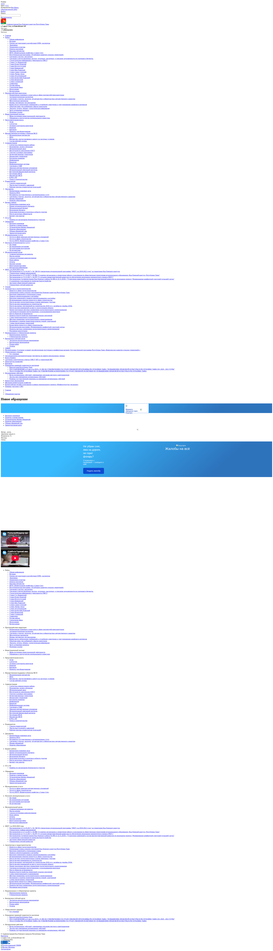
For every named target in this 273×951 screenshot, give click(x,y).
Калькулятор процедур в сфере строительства (26, 325)
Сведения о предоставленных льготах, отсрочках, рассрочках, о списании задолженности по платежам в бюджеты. (51, 58)
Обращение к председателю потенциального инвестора (29, 118)
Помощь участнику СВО (14, 386)
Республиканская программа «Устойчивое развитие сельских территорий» (36, 55)
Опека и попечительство (18, 179)
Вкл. (12, 7)
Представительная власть (14, 120)
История (12, 41)
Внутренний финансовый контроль (22, 172)
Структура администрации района (22, 145)
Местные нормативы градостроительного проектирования (30, 319)
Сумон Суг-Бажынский (18, 62)
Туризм (7, 287)
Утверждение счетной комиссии (21, 285)
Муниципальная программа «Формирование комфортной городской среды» (37, 327)
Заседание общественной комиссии (22, 283)
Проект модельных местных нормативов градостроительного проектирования (38, 310)
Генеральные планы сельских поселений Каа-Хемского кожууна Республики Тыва (39, 292)
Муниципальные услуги (14, 235)
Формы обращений (16, 198)
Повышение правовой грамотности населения (22, 365)
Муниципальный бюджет (18, 208)
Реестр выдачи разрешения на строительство (25, 304)
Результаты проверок (17, 158)
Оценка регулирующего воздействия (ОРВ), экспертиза (29, 43)
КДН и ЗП (13, 177)
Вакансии (13, 162)
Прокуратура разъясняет (14, 361)
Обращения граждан (12, 394)
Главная (8, 35)
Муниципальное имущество (19, 135)
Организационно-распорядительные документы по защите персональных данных (35, 356)
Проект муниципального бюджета (21, 206)
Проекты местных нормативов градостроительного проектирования (34, 329)
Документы (9, 189)
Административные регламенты (21, 254)
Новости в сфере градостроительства (22, 290)
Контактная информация (18, 267)
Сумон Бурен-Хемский (17, 64)
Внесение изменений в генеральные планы (25, 294)
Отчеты (12, 262)
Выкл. (16, 7)
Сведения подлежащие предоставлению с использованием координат (34, 312)
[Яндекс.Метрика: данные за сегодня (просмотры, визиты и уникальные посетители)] (8, 947)
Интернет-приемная (16, 223)
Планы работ (14, 344)
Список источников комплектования (22, 258)
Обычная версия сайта (9, 9)
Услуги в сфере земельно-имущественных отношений (29, 237)
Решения (12, 127)
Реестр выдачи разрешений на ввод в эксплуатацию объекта (31, 308)
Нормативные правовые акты (20, 191)
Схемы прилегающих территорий (21, 323)
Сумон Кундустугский (17, 66)
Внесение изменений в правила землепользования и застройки (32, 298)
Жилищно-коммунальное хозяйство (18, 383)
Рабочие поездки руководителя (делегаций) (25, 187)
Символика (13, 83)
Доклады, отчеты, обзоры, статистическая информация (29, 108)
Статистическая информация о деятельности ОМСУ (28, 60)
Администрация (11, 143)
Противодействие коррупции (16, 93)
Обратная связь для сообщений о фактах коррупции (28, 106)
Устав (11, 122)
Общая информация (16, 39)
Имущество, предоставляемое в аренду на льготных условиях (31, 139)
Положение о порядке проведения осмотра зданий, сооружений (32, 321)
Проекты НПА (14, 193)
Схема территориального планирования (24, 317)
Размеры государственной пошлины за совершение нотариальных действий (37, 379)
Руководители (10, 181)
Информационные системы (19, 164)
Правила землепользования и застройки (23, 296)
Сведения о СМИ (15, 166)
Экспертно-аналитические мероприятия (24, 340)
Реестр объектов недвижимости (21, 313)
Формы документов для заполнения (22, 103)
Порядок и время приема (18, 225)
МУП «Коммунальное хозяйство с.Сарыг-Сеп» (26, 53)
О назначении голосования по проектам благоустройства (30, 281)
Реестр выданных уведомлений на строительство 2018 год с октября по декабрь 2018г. (40, 306)
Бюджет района (10, 202)
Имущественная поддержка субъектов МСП (21, 133)
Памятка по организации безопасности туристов (27, 220)
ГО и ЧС (8, 218)
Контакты (13, 129)
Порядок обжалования (17, 200)
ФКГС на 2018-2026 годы (14, 269)
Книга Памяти (10, 358)
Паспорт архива (15, 264)
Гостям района (14, 85)
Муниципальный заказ (17, 149)
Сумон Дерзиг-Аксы (16, 74)
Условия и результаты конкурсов (21, 126)
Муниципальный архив (13, 252)
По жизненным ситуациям (19, 246)
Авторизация (5, 949)
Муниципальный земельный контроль (23, 170)
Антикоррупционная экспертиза (21, 97)
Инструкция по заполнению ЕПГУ (22, 150)
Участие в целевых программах (20, 152)
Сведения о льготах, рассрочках (21, 57)
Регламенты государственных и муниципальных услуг (29, 195)
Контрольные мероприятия (19, 342)
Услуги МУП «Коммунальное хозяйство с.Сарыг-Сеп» (29, 241)
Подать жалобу (93, 471)
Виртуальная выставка (17, 266)
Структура (13, 124)
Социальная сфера (16, 87)
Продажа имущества (16, 51)
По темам (12, 244)
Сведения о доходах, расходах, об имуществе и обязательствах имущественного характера (42, 99)
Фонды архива (14, 256)
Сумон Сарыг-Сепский (17, 72)
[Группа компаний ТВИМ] (11, 945)
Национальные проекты (18, 335)
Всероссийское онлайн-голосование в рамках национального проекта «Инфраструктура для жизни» (41, 384)
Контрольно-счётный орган (15, 338)
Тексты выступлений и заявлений (21, 185)
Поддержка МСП (15, 173)
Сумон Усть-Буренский (17, 76)
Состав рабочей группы (18, 141)
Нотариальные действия (14, 373)
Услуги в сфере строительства (20, 239)
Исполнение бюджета (17, 210)
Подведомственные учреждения (21, 154)
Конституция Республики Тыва (20, 367)
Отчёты (12, 346)
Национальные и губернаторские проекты (20, 333)
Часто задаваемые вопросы (19, 110)
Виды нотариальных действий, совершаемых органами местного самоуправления (39, 375)
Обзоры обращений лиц (18, 231)
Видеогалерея (14, 91)
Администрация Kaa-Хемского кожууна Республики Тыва (27, 24)
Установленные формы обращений (22, 227)
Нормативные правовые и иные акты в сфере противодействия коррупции (36, 95)
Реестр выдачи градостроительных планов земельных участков (32, 302)
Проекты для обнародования (19, 131)
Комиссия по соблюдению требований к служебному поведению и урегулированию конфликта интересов (48, 104)
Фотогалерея (14, 89)
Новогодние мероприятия (14, 381)
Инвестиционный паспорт (15, 114)
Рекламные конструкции (18, 331)
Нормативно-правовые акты (19, 204)
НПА (11, 137)
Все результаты (6, 17)
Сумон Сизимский (16, 81)
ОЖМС (8, 348)
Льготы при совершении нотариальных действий (27, 377)
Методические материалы (18, 101)
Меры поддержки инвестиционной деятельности (27, 116)
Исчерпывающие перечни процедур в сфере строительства (30, 300)
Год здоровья (14, 354)
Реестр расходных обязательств (20, 214)
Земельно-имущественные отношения (23, 168)
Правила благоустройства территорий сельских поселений (30, 315)
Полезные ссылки (15, 112)
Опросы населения (16, 49)
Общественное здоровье (14, 352)
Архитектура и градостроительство (18, 289)
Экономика (13, 45)
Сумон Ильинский (16, 80)
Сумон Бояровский (16, 68)
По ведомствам (14, 250)
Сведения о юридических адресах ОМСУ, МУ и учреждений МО (28, 360)
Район (7, 37)
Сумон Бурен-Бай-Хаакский (19, 78)
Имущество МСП (15, 175)
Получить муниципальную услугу (17, 243)
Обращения (9, 221)
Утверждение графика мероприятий (22, 273)
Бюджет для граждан (16, 216)
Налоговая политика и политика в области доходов (28, 212)
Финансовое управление (18, 156)
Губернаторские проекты (18, 336)
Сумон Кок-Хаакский (17, 70)
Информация (14, 160)
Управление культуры (17, 47)
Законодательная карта (17, 233)
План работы (14, 260)
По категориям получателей (19, 248)
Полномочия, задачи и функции (21, 147)
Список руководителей (17, 183)
